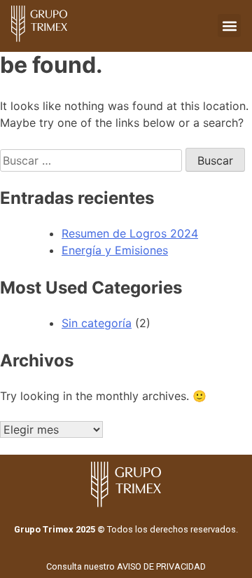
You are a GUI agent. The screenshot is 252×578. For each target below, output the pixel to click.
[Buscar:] (93, 160)
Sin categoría (97, 323)
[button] (229, 25)
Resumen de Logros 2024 (130, 233)
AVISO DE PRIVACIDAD (161, 566)
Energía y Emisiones (115, 250)
